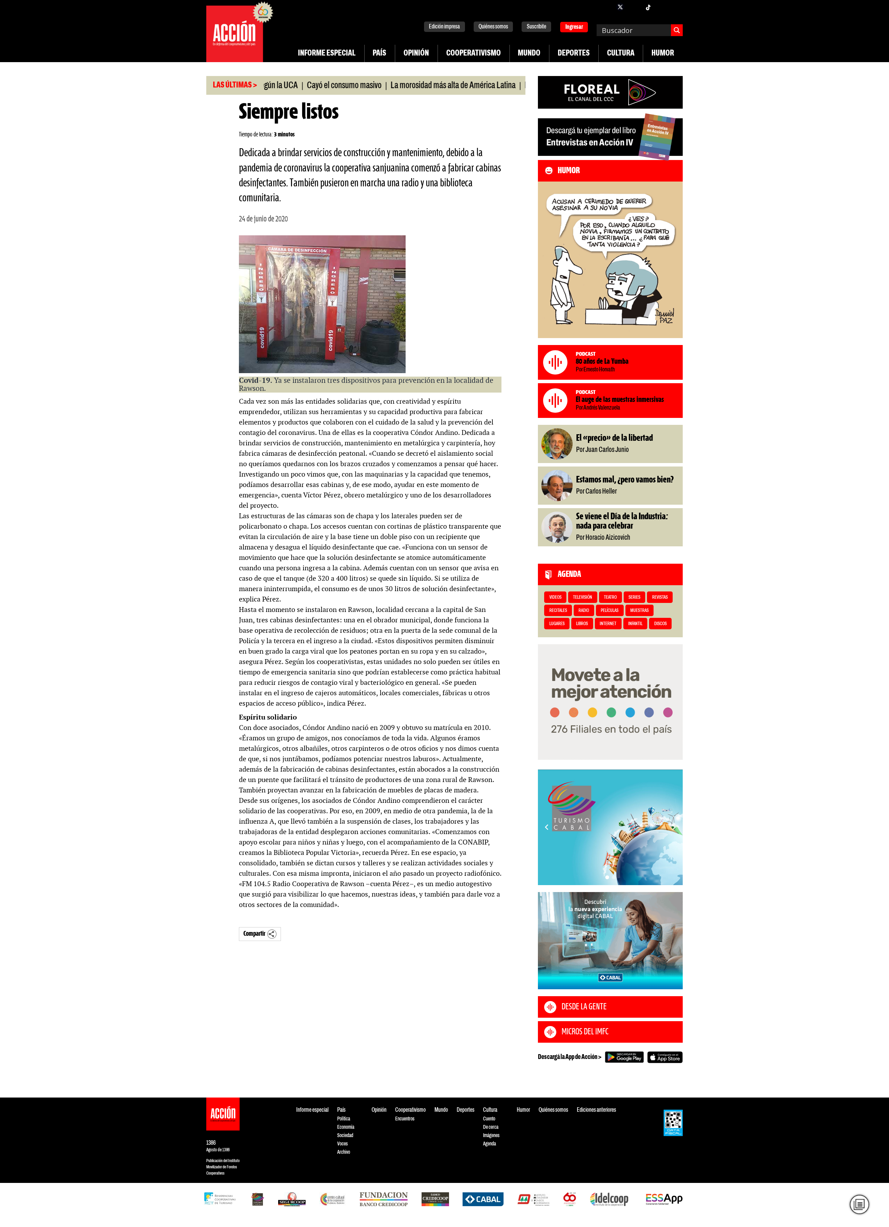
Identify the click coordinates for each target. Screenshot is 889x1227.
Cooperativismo (473, 53)
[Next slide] (674, 827)
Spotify (675, 6)
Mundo (529, 53)
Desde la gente (584, 1007)
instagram (634, 6)
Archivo (343, 1152)
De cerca (490, 1127)
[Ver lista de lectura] (859, 1204)
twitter (620, 7)
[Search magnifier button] (677, 30)
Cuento (489, 1118)
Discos (660, 624)
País (379, 53)
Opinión (416, 53)
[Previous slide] (546, 827)
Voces (342, 1143)
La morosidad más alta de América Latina (414, 85)
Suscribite (536, 27)
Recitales (558, 610)
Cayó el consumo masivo (305, 85)
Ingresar (574, 27)
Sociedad (345, 1135)
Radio (584, 610)
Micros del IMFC (585, 1032)
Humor (662, 53)
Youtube (661, 6)
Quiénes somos (493, 27)
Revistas (660, 597)
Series (634, 597)
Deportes (574, 53)
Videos (555, 597)
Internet (608, 624)
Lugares (557, 624)
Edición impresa (444, 27)
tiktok (648, 6)
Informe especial (327, 53)
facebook (606, 6)
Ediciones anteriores (596, 1110)
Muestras (639, 610)
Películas (609, 610)
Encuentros (404, 1118)
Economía (345, 1127)
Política (343, 1118)
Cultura (620, 53)
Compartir (254, 934)
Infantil (635, 624)
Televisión (582, 597)
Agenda (489, 1143)
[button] (607, 877)
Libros (582, 624)
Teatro (610, 597)
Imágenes (491, 1135)
